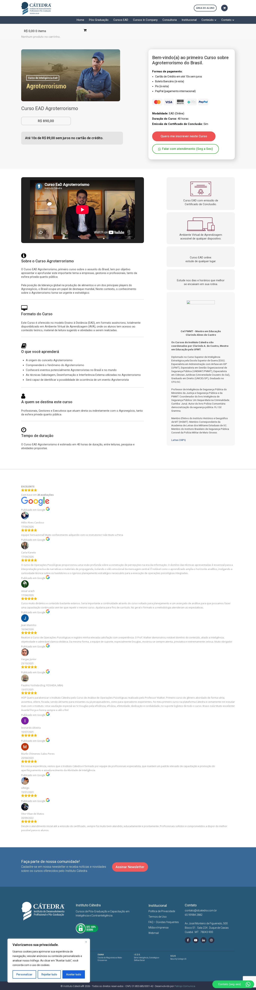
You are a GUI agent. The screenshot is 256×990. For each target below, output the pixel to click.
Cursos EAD (120, 20)
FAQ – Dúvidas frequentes (163, 922)
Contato (226, 20)
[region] (48, 960)
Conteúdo (207, 20)
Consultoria (169, 20)
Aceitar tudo (73, 974)
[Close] (86, 942)
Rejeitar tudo (49, 974)
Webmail (153, 932)
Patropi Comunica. (185, 986)
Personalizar (24, 974)
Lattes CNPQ (178, 439)
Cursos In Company (145, 20)
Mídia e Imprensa (158, 927)
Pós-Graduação (99, 20)
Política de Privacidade (161, 911)
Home (80, 20)
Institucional (189, 20)
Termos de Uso (157, 916)
